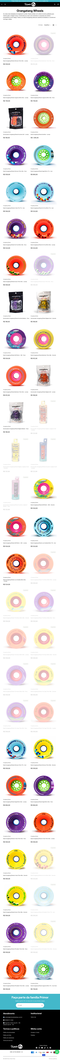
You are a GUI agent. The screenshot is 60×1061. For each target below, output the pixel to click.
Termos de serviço (7, 1040)
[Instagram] (39, 1048)
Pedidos (33, 1035)
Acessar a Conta (35, 1032)
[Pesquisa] (5, 4)
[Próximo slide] (27, 44)
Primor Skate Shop (11, 1058)
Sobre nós (33, 1017)
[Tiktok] (45, 1048)
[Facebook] (37, 1048)
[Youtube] (42, 1048)
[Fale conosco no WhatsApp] (57, 1052)
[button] (47, 25)
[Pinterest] (50, 1048)
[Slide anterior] (5, 44)
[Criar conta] (42, 1005)
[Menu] (2, 4)
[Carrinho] (58, 4)
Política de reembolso (8, 1037)
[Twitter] (48, 1048)
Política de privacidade (9, 1032)
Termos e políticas (53, 1058)
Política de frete (7, 1035)
